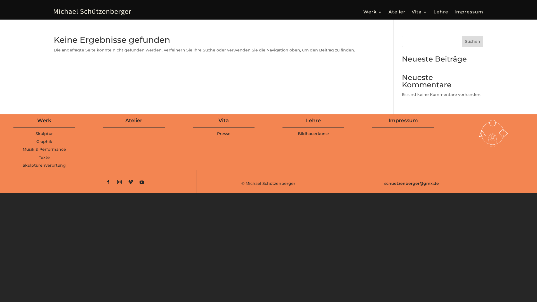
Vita (417, 12)
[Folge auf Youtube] (141, 182)
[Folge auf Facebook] (108, 182)
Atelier (397, 12)
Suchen (472, 41)
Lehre (441, 12)
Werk (370, 12)
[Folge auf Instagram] (119, 182)
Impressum (468, 12)
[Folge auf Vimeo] (130, 182)
